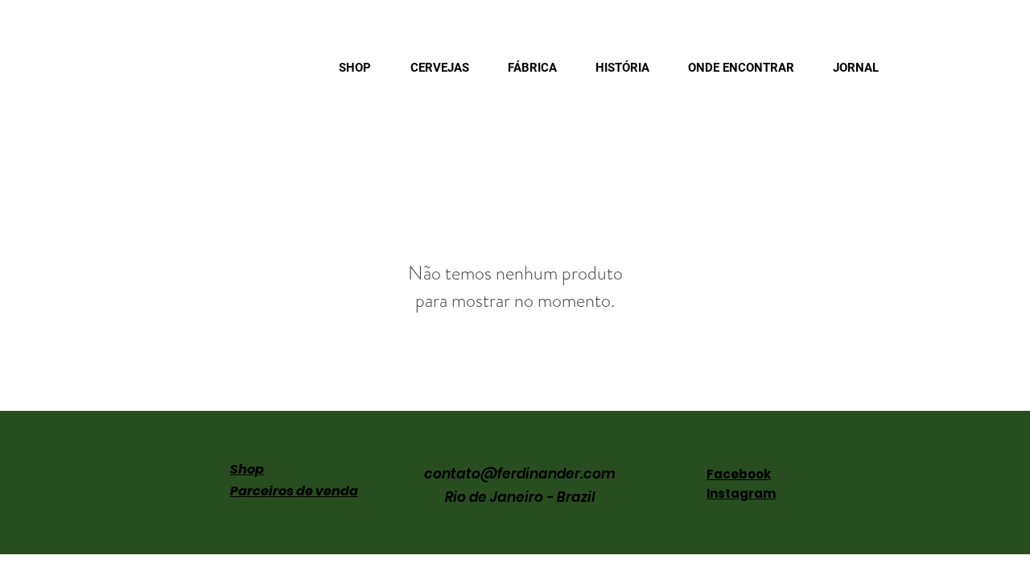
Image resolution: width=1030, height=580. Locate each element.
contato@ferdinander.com (520, 473)
